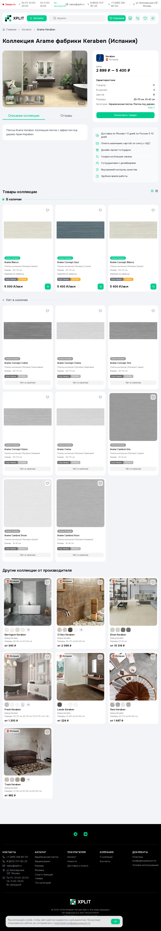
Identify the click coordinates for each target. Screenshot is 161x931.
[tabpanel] (45, 132)
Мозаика (39, 870)
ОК (115, 921)
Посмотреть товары (125, 115)
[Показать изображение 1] (10, 99)
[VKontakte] (85, 834)
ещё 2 (151, 107)
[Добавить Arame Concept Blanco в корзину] (153, 286)
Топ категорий (43, 882)
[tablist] (45, 115)
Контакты (105, 861)
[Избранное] (145, 18)
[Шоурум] (130, 18)
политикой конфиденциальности (72, 923)
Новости (72, 861)
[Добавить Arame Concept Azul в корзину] (100, 286)
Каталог (71, 857)
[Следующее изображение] (82, 79)
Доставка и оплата (77, 865)
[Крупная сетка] (152, 191)
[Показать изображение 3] (29, 99)
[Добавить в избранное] (47, 210)
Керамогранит (42, 861)
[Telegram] (75, 834)
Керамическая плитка (120, 104)
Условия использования (145, 865)
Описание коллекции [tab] (23, 116)
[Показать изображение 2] (19, 99)
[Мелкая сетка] (156, 191)
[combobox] (80, 18)
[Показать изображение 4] (39, 99)
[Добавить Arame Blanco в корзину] (48, 286)
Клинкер (39, 865)
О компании (106, 857)
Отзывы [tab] (66, 116)
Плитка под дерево (144, 104)
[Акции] (138, 18)
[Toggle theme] (153, 18)
